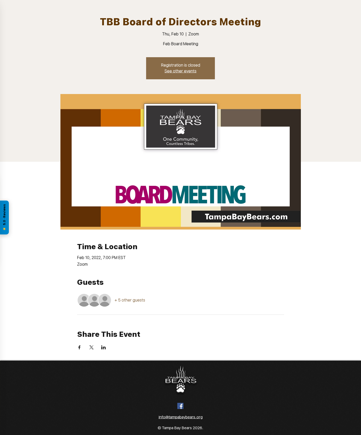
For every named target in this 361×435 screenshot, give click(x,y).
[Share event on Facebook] (79, 347)
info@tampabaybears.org (181, 417)
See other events (180, 71)
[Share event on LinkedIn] (103, 347)
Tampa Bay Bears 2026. (182, 428)
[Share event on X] (91, 347)
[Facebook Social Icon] (180, 406)
